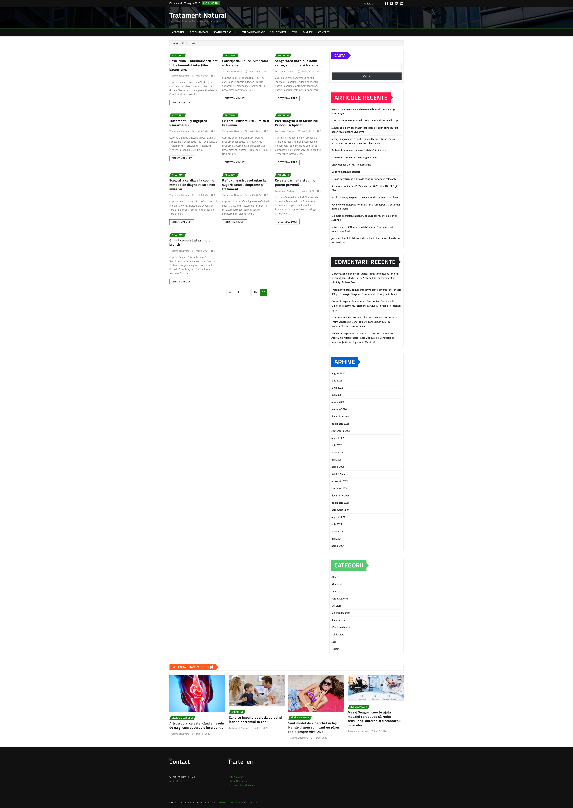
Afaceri (335, 577)
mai (193, 43)
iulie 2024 (336, 524)
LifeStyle (336, 605)
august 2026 (338, 373)
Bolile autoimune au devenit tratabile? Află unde (358, 150)
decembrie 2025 (340, 416)
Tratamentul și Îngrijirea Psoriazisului (188, 123)
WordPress (221, 802)
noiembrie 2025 (340, 423)
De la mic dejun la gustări (345, 171)
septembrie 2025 (340, 430)
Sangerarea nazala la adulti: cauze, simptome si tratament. (299, 63)
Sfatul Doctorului (238, 781)
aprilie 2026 (337, 402)
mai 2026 (336, 395)
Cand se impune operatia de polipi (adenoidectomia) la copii (365, 120)
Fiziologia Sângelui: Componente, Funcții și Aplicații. (368, 294)
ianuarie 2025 (339, 488)
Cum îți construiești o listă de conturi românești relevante (363, 179)
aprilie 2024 (337, 545)
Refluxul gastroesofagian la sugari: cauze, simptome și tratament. (244, 184)
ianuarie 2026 (339, 409)
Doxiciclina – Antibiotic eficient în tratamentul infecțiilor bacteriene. (193, 65)
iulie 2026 (336, 380)
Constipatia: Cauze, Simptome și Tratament (245, 63)
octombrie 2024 (340, 510)
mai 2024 (336, 538)
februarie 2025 (339, 481)
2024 (184, 43)
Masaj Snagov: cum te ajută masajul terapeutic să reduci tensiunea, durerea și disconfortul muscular (374, 718)
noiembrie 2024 (340, 502)
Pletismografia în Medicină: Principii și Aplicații (296, 123)
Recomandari (199, 32)
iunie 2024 (337, 531)
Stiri (295, 32)
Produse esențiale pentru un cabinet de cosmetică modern (364, 197)
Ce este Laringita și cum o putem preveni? (295, 182)
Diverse (308, 32)
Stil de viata (278, 32)
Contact (323, 32)
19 (255, 292)
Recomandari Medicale (242, 785)
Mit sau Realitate (253, 32)
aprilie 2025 (337, 466)
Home (175, 43)
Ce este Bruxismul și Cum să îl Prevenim (245, 123)
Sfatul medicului (225, 32)
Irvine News (237, 802)
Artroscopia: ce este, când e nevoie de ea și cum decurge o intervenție (196, 725)
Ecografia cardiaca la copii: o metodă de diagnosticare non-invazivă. (193, 184)
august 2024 (338, 517)
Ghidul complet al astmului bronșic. (190, 242)
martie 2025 (338, 474)
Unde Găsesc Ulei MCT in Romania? (351, 164)
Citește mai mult (182, 102)
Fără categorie (339, 598)
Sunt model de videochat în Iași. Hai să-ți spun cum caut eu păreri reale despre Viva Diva (314, 727)
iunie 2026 (337, 387)
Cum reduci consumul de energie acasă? (354, 157)
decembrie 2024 (340, 495)
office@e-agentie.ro (180, 781)
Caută (339, 55)
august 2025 (338, 438)
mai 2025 (336, 459)
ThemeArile (254, 802)
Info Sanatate (236, 777)
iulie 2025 (336, 445)
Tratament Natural (198, 15)
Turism (335, 649)
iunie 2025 (337, 452)
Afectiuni (178, 32)
